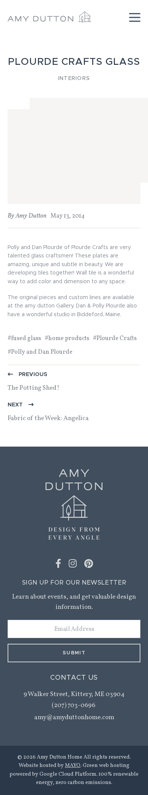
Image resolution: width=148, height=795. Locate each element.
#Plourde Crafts (115, 338)
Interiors (74, 78)
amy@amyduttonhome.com (74, 717)
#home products (67, 338)
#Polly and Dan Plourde (40, 352)
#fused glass (24, 338)
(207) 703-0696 (74, 705)
